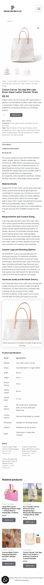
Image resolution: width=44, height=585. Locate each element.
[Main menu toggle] (39, 9)
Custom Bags (12, 81)
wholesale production (10, 256)
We (3, 254)
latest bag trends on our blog (26, 296)
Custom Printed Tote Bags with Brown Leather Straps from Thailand (30, 449)
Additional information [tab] (10, 149)
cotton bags (16, 130)
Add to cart (16, 115)
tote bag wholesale (16, 135)
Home (4, 81)
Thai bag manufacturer (25, 132)
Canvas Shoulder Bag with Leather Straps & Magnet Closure (9, 461)
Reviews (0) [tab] (6, 153)
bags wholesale (11, 128)
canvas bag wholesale (24, 128)
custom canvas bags (27, 130)
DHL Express (17, 291)
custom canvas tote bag (14, 158)
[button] (38, 28)
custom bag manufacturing (24, 254)
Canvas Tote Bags (26, 123)
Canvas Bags (22, 81)
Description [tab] (6, 144)
